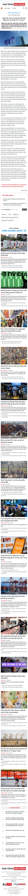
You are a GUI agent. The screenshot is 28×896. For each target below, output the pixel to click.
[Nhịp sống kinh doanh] (14, 869)
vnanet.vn (3, 257)
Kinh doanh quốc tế (14, 13)
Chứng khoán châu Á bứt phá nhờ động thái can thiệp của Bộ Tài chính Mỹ (14, 416)
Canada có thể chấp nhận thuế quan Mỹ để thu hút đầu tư (13, 456)
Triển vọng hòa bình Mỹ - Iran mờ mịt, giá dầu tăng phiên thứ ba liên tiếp (15, 824)
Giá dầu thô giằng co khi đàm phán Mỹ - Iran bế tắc (16, 837)
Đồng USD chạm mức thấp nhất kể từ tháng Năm (12, 377)
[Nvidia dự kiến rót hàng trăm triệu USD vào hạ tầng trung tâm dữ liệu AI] (14, 280)
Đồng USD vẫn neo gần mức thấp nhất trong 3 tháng (13, 367)
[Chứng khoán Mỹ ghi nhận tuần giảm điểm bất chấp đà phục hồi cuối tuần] (14, 391)
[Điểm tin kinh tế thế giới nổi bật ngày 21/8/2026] (14, 665)
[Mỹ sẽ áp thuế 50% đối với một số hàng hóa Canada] (14, 430)
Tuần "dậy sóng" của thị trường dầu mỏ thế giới (13, 481)
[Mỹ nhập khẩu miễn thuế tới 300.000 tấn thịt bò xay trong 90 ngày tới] (14, 625)
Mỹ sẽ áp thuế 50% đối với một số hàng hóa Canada (12, 441)
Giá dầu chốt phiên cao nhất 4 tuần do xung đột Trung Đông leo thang (13, 762)
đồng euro (16, 214)
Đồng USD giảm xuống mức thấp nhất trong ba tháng (13, 378)
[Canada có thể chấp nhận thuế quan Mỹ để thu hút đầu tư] (14, 586)
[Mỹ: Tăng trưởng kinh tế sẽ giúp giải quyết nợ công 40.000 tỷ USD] (14, 318)
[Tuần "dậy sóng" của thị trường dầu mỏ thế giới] (14, 469)
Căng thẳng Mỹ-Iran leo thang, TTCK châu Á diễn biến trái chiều (15, 843)
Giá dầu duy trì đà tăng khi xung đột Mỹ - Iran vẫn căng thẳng (13, 765)
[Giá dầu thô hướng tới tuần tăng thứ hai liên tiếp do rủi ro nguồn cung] (14, 738)
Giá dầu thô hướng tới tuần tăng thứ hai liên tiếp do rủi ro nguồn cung (14, 495)
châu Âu (4, 214)
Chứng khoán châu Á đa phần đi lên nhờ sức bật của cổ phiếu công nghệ (13, 532)
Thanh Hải (3, 600)
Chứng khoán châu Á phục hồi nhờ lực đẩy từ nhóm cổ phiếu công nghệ (15, 812)
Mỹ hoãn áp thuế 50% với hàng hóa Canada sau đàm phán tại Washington (13, 453)
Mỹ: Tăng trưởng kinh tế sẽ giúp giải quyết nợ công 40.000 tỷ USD (13, 330)
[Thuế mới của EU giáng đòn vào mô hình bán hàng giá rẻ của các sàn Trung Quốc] (14, 545)
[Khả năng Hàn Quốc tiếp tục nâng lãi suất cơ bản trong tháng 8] (14, 700)
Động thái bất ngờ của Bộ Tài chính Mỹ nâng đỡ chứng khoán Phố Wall (13, 413)
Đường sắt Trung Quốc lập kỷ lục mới (10, 570)
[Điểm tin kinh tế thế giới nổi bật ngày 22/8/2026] (14, 243)
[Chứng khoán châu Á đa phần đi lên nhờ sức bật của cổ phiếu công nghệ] (14, 778)
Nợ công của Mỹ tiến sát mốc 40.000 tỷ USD (12, 341)
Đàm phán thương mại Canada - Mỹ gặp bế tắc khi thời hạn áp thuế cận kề (13, 609)
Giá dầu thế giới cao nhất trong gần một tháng (12, 492)
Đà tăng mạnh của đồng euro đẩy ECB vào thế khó (14, 199)
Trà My (2, 294)
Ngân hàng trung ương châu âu (10, 217)
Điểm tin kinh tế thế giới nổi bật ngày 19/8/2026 (12, 265)
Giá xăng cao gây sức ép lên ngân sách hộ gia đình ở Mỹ (16, 849)
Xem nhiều (7, 8)
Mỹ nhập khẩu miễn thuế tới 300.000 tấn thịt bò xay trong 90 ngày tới (13, 637)
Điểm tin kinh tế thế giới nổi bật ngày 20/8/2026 (12, 267)
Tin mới (14, 8)
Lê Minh (3, 640)
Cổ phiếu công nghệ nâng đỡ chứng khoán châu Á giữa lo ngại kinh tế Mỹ (15, 818)
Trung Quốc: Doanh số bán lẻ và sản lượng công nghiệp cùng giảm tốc (13, 572)
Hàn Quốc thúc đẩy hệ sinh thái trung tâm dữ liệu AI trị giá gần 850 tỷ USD (14, 723)
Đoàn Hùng (3, 333)
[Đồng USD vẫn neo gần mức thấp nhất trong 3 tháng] (14, 355)
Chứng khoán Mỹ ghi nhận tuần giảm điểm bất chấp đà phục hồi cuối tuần (13, 403)
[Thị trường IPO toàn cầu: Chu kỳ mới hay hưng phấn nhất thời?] (14, 508)
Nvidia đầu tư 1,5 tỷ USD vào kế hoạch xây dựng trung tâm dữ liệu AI (13, 303)
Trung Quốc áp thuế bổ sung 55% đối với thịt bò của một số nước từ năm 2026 (14, 652)
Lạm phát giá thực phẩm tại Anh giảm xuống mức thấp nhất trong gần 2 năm (15, 856)
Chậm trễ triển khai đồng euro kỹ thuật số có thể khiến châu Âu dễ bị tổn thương (14, 204)
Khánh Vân (3, 714)
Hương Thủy (4, 522)
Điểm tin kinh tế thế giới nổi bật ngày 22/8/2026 (13, 254)
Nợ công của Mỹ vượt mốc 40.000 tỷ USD (11, 343)
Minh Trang (4, 370)
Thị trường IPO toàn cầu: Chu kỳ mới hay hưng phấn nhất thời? (13, 520)
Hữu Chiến (3, 561)
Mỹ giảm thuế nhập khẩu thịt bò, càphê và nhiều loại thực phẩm (14, 649)
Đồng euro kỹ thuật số (7, 220)
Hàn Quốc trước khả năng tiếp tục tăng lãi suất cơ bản (13, 725)
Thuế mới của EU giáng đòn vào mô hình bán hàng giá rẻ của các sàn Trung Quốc (14, 558)
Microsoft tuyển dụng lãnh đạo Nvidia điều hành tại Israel (14, 305)
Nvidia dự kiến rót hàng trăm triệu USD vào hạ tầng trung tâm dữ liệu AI (14, 291)
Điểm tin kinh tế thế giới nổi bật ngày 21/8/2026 (13, 677)
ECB (10, 214)
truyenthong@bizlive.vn (16, 874)
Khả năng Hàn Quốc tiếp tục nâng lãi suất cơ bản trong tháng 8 (13, 711)
